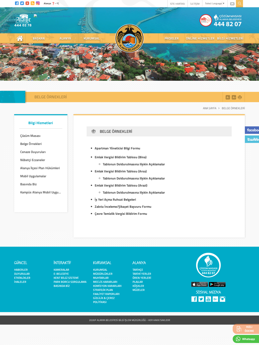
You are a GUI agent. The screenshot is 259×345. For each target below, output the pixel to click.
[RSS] (32, 3)
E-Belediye (61, 274)
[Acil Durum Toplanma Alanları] (53, 16)
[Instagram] (38, 3)
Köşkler (138, 286)
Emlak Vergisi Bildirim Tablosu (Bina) (120, 157)
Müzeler (139, 290)
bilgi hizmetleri (230, 38)
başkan (39, 38)
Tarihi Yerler (142, 274)
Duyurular (22, 274)
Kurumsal (100, 269)
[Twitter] (22, 3)
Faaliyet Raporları (106, 294)
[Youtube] (27, 3)
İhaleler (20, 282)
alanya (65, 38)
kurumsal (92, 38)
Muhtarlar (101, 278)
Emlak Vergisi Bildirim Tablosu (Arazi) (121, 185)
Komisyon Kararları (107, 286)
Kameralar (61, 269)
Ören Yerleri (142, 278)
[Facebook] (17, 3)
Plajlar (138, 282)
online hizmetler (200, 38)
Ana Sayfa (209, 108)
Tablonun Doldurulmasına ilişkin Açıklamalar (134, 178)
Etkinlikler (22, 278)
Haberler (21, 269)
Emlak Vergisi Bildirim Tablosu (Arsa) (121, 171)
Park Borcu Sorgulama (70, 282)
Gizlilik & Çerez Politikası (104, 300)
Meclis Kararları (105, 282)
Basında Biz (62, 286)
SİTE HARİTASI (177, 4)
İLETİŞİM (195, 4)
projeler (172, 38)
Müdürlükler (103, 274)
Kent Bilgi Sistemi (66, 278)
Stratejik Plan (103, 290)
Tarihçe (138, 269)
